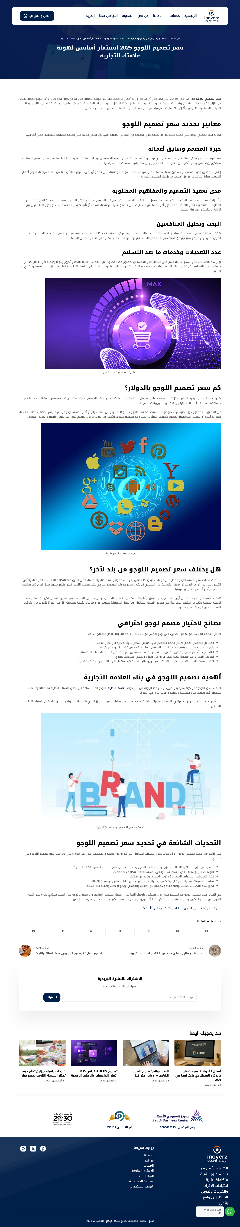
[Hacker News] (91, 931)
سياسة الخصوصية (141, 1181)
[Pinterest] (148, 931)
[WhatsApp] (33, 931)
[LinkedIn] (119, 931)
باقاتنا (157, 16)
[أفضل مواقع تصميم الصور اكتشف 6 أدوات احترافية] (146, 1053)
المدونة (127, 16)
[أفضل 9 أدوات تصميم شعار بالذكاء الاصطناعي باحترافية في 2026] (197, 1053)
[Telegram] (62, 931)
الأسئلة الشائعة (143, 1171)
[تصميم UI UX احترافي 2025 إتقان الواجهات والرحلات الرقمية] (94, 1053)
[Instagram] (23, 1149)
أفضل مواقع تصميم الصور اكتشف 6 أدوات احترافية (151, 1073)
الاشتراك (52, 997)
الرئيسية (190, 16)
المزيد (90, 16)
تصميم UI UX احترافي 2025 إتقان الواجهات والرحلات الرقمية (94, 1073)
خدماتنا (175, 16)
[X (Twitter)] (177, 931)
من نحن (143, 16)
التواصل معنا (108, 16)
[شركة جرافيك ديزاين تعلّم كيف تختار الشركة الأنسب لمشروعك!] (42, 1053)
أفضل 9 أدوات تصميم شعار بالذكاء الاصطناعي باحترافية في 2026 (198, 1076)
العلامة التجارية (117, 688)
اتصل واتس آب (40, 16)
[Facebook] (206, 931)
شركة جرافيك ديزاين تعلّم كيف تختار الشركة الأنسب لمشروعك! (43, 1073)
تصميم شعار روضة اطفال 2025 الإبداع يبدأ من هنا (171, 908)
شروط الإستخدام (142, 1186)
